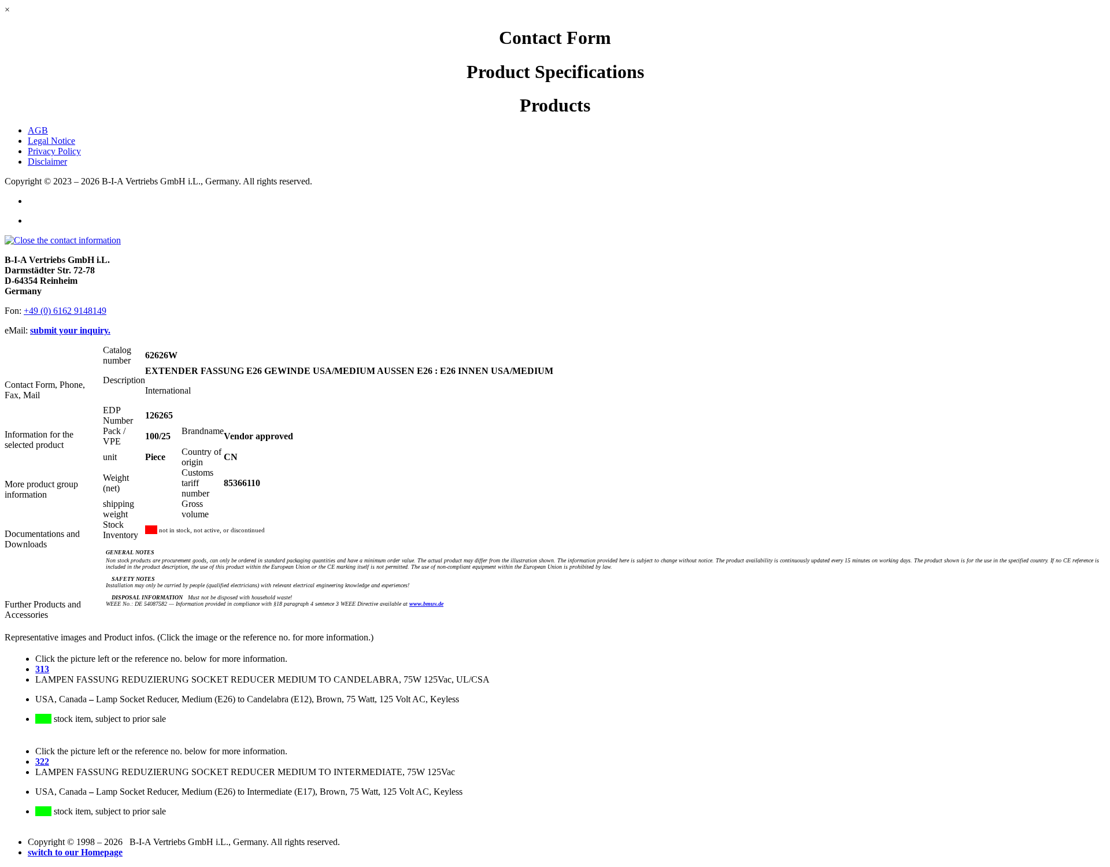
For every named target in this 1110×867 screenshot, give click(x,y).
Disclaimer (47, 161)
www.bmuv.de (426, 604)
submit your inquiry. (70, 330)
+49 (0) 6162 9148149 (65, 311)
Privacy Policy (54, 151)
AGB (38, 130)
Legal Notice (51, 141)
